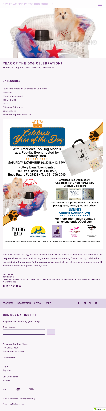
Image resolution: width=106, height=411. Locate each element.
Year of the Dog (9, 282)
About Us (7, 92)
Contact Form (9, 111)
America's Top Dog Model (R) (17, 114)
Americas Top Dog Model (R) (22, 399)
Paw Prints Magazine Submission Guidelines (25, 88)
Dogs (84, 279)
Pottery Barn (94, 279)
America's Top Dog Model (24, 279)
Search (38, 303)
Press (5, 103)
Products (8, 303)
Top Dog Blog (9, 99)
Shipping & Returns (13, 107)
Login (5, 366)
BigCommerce (18, 404)
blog (39, 279)
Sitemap (7, 380)
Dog (79, 279)
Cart (48, 303)
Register (7, 370)
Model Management (13, 96)
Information (24, 303)
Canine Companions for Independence (59, 279)
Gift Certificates (10, 376)
